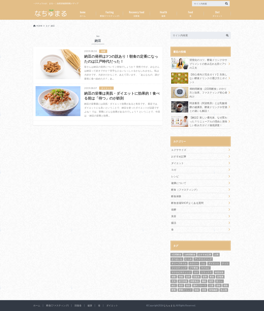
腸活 (173, 222)
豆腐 (211, 285)
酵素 (174, 290)
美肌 (188, 285)
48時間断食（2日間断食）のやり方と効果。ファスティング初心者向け (208, 92)
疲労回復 (183, 281)
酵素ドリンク (185, 290)
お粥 (216, 254)
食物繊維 (213, 290)
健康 (163, 13)
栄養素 (220, 276)
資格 (218, 285)
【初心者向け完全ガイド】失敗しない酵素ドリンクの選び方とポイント (208, 78)
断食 (212, 276)
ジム (203, 263)
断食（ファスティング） (185, 189)
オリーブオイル (179, 263)
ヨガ (173, 169)
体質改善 (219, 272)
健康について (178, 182)
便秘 (181, 276)
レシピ (175, 176)
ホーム (83, 13)
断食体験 (176, 196)
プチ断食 (193, 267)
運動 (225, 285)
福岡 (211, 281)
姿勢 (205, 276)
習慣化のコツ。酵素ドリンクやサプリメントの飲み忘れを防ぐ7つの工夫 (208, 63)
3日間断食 (176, 254)
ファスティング (179, 267)
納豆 (174, 285)
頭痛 (204, 290)
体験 (174, 276)
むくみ (188, 259)
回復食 (136, 13)
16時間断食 (189, 254)
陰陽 (196, 290)
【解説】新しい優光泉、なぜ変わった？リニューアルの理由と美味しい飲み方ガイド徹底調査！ (208, 121)
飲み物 (224, 290)
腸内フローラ (199, 285)
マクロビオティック (181, 272)
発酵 (173, 209)
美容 (173, 216)
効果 (188, 276)
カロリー (193, 263)
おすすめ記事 (178, 156)
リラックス (206, 272)
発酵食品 (194, 281)
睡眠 (204, 281)
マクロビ (205, 267)
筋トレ (219, 281)
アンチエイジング (203, 259)
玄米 (174, 281)
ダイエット (217, 13)
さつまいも (177, 259)
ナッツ (225, 263)
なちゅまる (169, 305)
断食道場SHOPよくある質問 (187, 202)
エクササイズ (178, 149)
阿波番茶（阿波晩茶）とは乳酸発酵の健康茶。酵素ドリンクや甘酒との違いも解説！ (208, 107)
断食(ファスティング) (109, 13)
